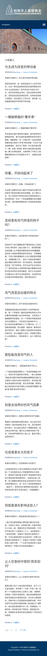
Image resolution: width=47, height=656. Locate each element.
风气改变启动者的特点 (20, 293)
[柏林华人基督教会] (23, 13)
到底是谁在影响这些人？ (22, 505)
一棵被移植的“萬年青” (20, 117)
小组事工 (16, 109)
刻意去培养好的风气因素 (22, 405)
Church (10, 650)
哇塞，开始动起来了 (19, 173)
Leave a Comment (30, 72)
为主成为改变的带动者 (20, 67)
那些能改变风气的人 (19, 355)
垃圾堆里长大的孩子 (19, 452)
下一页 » (23, 630)
